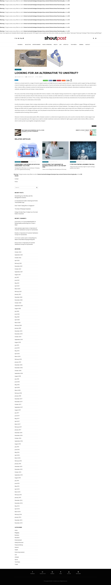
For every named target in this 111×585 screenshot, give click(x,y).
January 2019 (18, 362)
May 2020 (17, 317)
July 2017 (17, 412)
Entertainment (37, 44)
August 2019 (18, 342)
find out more (18, 242)
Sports (16, 559)
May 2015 (17, 486)
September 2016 (19, 441)
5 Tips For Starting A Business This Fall (82, 164)
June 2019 (17, 348)
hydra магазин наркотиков (21, 228)
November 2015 (18, 469)
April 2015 (17, 489)
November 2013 (18, 523)
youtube (69, 573)
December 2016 (18, 432)
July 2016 (17, 446)
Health (55, 44)
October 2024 (18, 252)
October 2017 (18, 404)
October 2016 (18, 438)
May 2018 (17, 384)
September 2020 (19, 305)
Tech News (73, 44)
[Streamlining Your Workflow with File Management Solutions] (28, 150)
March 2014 (17, 511)
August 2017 (18, 410)
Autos (16, 530)
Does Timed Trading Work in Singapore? (24, 205)
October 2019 (18, 336)
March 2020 (17, 322)
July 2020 (17, 311)
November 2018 (18, 367)
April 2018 (17, 387)
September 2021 (19, 271)
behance (52, 573)
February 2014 (18, 514)
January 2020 (18, 328)
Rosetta (16, 233)
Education (28, 44)
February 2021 (18, 291)
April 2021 (17, 286)
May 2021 (17, 283)
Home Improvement (19, 552)
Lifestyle (65, 44)
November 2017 (18, 401)
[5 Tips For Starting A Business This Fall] (83, 150)
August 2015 (18, 477)
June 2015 (17, 483)
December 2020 (18, 297)
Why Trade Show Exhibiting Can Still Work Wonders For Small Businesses (33, 131)
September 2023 (19, 254)
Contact (87, 44)
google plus (42, 573)
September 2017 (19, 407)
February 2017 (18, 427)
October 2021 (18, 269)
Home (16, 181)
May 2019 (17, 350)
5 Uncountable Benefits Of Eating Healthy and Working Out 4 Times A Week (25, 223)
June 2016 (17, 449)
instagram (78, 573)
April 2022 (17, 260)
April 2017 (17, 421)
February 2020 (18, 325)
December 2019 (18, 331)
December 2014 (18, 500)
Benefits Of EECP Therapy (82, 131)
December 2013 (18, 520)
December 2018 (18, 365)
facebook (32, 573)
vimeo (60, 573)
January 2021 (18, 294)
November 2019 (18, 333)
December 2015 (18, 466)
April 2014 (17, 508)
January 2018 (18, 396)
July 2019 (17, 345)
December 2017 (18, 398)
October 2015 (18, 472)
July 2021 (17, 277)
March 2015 (17, 492)
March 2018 (17, 390)
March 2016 (17, 458)
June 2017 (17, 415)
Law (60, 44)
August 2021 (18, 274)
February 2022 (18, 263)
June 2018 (17, 381)
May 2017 (17, 418)
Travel (16, 564)
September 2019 (19, 339)
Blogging (17, 532)
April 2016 (17, 455)
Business (20, 44)
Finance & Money (19, 545)
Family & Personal (47, 44)
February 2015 (18, 494)
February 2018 (18, 393)
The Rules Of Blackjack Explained (23, 209)
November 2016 (18, 435)
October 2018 (18, 370)
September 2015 (19, 475)
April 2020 (17, 319)
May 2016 (17, 452)
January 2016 (18, 463)
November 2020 (18, 300)
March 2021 (17, 288)
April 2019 (17, 353)
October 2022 (18, 257)
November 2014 (18, 503)
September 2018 (19, 373)
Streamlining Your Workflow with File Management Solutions (27, 165)
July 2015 (17, 480)
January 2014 (18, 517)
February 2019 (18, 359)
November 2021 (18, 266)
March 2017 (17, 424)
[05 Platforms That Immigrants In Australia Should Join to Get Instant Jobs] (55, 150)
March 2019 (17, 356)
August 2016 (18, 444)
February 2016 (18, 460)
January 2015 (18, 497)
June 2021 (17, 280)
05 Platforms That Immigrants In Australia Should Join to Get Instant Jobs (54, 166)
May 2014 (17, 506)
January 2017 (18, 429)
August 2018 (18, 376)
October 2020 (18, 302)
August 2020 (18, 308)
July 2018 (17, 379)
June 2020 (17, 314)
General (81, 44)
